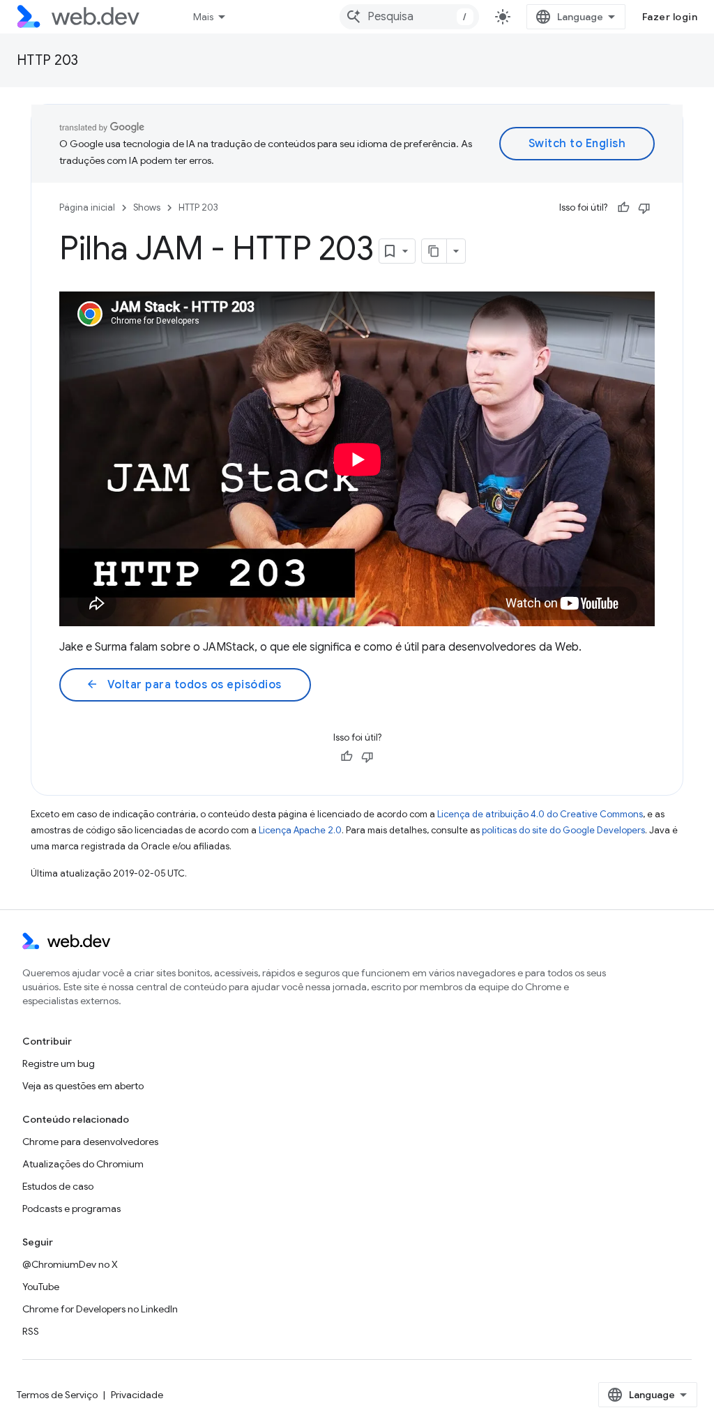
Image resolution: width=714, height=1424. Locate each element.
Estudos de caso (57, 1186)
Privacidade (137, 1394)
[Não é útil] (644, 207)
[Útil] (623, 207)
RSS (30, 1331)
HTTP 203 (47, 60)
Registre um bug (58, 1063)
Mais (203, 16)
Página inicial (87, 207)
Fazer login (670, 16)
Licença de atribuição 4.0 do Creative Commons (540, 814)
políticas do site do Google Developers (563, 830)
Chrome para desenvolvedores (90, 1141)
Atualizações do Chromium (83, 1164)
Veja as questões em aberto (83, 1086)
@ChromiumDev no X (70, 1264)
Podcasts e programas (71, 1208)
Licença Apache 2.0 (300, 830)
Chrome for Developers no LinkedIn (100, 1309)
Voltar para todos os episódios (184, 685)
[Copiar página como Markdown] (434, 251)
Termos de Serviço (57, 1394)
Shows (146, 207)
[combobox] (409, 16)
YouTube (40, 1286)
